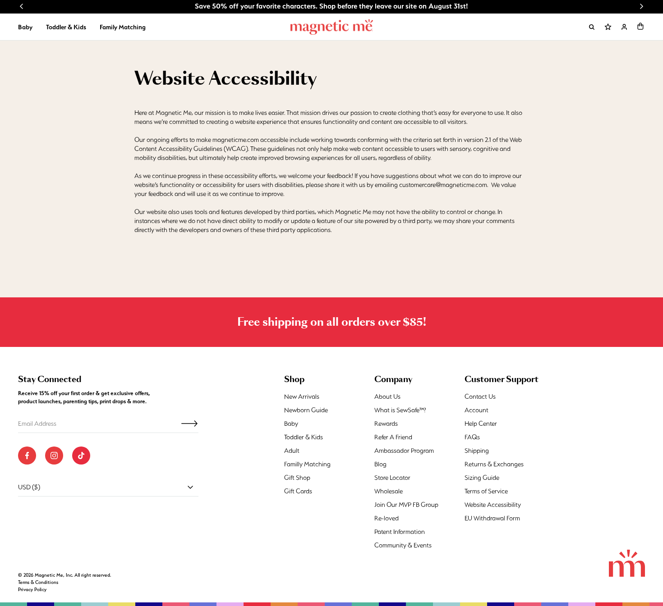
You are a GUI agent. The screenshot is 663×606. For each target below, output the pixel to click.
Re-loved (386, 518)
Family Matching (123, 27)
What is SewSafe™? (400, 410)
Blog (380, 464)
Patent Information (399, 531)
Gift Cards (298, 491)
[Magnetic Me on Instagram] (54, 456)
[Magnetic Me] (331, 27)
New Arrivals (301, 396)
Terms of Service (486, 491)
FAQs (472, 437)
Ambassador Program (404, 450)
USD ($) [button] (29, 487)
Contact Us (480, 396)
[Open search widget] (591, 27)
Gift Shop (297, 477)
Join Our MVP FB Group (406, 504)
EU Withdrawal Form (492, 518)
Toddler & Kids (66, 27)
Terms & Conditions (38, 582)
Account (476, 410)
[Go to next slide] (641, 6)
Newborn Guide (306, 410)
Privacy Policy (32, 589)
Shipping (477, 450)
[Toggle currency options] (190, 487)
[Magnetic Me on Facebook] (27, 456)
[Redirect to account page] (624, 27)
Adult (291, 450)
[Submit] (189, 424)
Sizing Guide (482, 477)
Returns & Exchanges (494, 464)
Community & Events (403, 545)
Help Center (481, 423)
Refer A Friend (393, 437)
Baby (25, 27)
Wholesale (388, 491)
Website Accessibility (493, 504)
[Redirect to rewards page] (607, 27)
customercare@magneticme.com (443, 184)
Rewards (386, 423)
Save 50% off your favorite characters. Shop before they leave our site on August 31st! (331, 6)
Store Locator (392, 477)
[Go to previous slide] (21, 6)
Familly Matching (307, 464)
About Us (387, 396)
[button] (640, 26)
